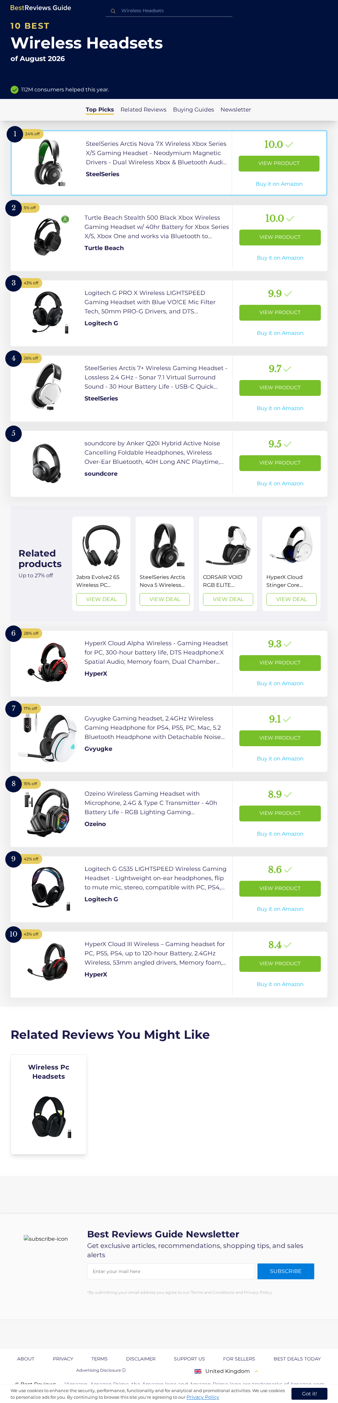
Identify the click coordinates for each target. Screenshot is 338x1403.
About (25, 1359)
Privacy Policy (202, 1397)
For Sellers (239, 1359)
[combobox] (169, 11)
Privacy (63, 1359)
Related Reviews (143, 109)
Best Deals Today (297, 1359)
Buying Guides (193, 109)
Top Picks (100, 109)
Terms (99, 1359)
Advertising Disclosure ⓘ (101, 1370)
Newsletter (235, 109)
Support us (189, 1359)
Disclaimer (140, 1359)
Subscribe (286, 1271)
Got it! (309, 1393)
